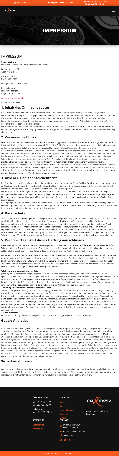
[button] (113, 11)
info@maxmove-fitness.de (12, 98)
